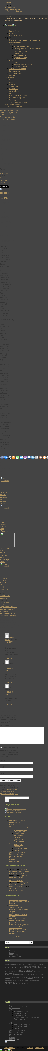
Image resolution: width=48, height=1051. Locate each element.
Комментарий (6, 726)
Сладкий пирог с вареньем (18, 883)
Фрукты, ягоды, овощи (18, 102)
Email (3, 767)
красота (9, 974)
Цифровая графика (12, 9)
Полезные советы (21, 66)
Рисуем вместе (20, 55)
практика (7, 978)
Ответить (8, 658)
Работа (12, 75)
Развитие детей (20, 53)
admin (2, 171)
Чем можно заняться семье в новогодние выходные (17, 920)
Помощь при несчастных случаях (27, 49)
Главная (8, 3)
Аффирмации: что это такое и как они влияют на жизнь (18, 914)
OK (7, 800)
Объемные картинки (17, 97)
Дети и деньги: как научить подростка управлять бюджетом (17, 890)
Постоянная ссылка (5, 603)
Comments (15, 956)
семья (27, 980)
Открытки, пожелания (14, 12)
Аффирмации (9, 964)
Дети (11, 44)
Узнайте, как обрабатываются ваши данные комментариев (9, 791)
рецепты (21, 980)
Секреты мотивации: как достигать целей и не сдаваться (19, 871)
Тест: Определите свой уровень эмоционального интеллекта (19, 901)
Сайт (2, 774)
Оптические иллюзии (18, 95)
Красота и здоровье (17, 71)
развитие (4, 598)
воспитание (5, 596)
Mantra (30, 1048)
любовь (17, 974)
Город (11, 82)
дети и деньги (9, 971)
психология (18, 977)
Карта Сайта (14, 31)
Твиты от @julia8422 (12, 937)
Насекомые (13, 89)
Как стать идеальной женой (18, 876)
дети (45, 967)
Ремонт (17, 62)
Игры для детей (20, 51)
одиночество (25, 974)
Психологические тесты (18, 858)
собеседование (34, 980)
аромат (41, 964)
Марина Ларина (10, 638)
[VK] (14, 25)
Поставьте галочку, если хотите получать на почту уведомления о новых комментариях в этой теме (9, 752)
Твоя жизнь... (10, 16)
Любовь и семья (15, 73)
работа (29, 978)
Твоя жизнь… (9, 1048)
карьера (36, 971)
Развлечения (14, 861)
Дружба (15, 964)
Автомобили (14, 91)
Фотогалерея (10, 7)
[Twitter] (8, 25)
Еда (10, 93)
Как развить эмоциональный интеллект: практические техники (18, 908)
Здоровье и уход (20, 58)
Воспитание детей (21, 46)
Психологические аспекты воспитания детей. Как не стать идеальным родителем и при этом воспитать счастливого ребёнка (19, 928)
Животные (13, 86)
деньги (41, 967)
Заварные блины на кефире (19, 880)
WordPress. (39, 1048)
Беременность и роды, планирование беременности (18, 822)
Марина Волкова (15, 886)
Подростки (21, 964)
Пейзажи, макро (15, 80)
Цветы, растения (16, 100)
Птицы (12, 84)
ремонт (15, 980)
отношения (33, 974)
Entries (13, 955)
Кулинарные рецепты (23, 64)
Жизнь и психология (17, 69)
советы (9, 982)
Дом (11, 60)
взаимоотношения (14, 967)
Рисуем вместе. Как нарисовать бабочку (9, 118)
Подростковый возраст (31, 964)
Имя (2, 760)
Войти (11, 953)
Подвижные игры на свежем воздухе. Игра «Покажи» (9, 112)
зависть (15, 971)
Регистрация (14, 951)
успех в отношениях (21, 983)
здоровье (25, 970)
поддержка (40, 974)
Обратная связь (15, 35)
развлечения (8, 980)
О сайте (12, 33)
